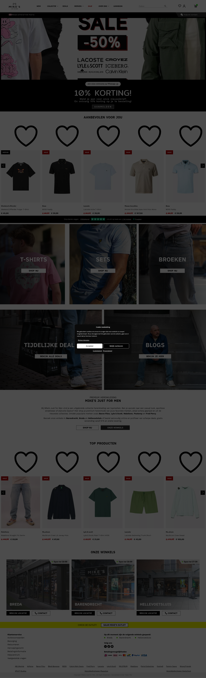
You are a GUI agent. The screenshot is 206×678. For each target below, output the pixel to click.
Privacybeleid (107, 351)
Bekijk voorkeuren (116, 346)
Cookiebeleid (97, 351)
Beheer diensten (83, 340)
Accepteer (89, 346)
